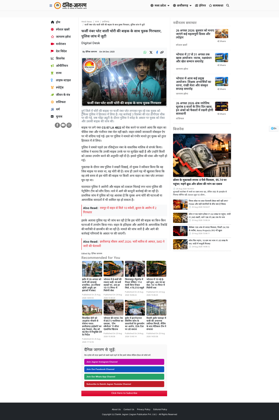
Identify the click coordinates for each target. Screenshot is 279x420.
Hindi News (86, 21)
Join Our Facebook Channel (100, 369)
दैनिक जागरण (91, 52)
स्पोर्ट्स (59, 88)
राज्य (97, 21)
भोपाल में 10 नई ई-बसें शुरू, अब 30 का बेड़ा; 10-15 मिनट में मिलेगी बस (155, 284)
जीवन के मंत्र (62, 95)
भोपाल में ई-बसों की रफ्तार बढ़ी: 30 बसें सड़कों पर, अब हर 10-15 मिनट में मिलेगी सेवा (113, 285)
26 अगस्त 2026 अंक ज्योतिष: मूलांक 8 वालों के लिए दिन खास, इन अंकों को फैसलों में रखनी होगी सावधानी (194, 109)
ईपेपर (202, 6)
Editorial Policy (160, 409)
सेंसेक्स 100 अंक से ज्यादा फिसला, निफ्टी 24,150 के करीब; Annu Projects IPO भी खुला (209, 229)
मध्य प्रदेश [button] (160, 6)
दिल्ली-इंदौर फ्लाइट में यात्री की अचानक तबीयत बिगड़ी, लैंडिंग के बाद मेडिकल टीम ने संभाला (156, 324)
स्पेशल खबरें (62, 30)
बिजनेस (60, 59)
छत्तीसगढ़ (105, 21)
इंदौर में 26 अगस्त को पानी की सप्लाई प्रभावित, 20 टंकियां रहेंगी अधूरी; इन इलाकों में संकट (91, 285)
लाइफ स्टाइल (63, 80)
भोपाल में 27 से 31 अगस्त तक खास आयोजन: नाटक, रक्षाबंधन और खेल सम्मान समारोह (194, 58)
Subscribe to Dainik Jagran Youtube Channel (108, 384)
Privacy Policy (143, 409)
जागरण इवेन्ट (63, 37)
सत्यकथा (217, 6)
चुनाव (58, 117)
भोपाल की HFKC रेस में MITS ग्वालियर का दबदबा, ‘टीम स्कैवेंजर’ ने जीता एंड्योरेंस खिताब (113, 324)
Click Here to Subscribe (124, 393)
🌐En (273, 128)
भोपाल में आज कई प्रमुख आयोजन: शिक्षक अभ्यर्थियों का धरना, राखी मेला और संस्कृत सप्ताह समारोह (193, 84)
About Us (116, 409)
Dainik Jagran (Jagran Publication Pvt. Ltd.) (136, 414)
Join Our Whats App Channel (100, 376)
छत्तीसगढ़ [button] (182, 6)
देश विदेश (61, 51)
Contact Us (129, 409)
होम (57, 22)
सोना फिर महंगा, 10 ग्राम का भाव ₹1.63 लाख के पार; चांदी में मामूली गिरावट (208, 242)
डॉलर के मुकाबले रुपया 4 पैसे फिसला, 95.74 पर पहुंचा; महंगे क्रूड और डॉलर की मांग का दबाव (200, 182)
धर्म (57, 109)
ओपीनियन (61, 66)
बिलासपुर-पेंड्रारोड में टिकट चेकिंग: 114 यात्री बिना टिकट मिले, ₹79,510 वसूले (134, 284)
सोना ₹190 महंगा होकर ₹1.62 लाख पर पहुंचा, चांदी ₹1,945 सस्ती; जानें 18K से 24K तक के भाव (210, 216)
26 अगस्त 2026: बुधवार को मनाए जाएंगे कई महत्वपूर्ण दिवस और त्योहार (195, 34)
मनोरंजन (60, 44)
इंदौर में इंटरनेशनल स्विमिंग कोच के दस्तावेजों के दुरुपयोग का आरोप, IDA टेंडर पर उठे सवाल (134, 324)
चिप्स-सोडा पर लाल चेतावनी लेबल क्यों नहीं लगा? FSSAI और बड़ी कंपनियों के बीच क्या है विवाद (208, 203)
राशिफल (60, 102)
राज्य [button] (58, 73)
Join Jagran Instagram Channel (102, 362)
